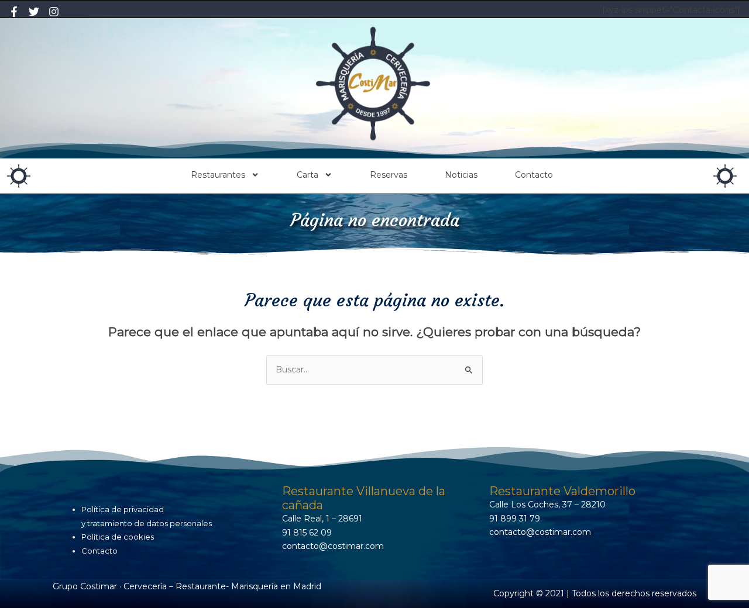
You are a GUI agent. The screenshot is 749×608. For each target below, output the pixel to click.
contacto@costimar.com (333, 546)
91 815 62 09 (307, 532)
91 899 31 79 (514, 518)
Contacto (534, 175)
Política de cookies (117, 536)
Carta (307, 175)
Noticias (461, 175)
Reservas (388, 175)
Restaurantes (218, 175)
